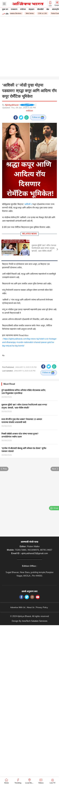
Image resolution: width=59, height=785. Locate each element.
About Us (31, 607)
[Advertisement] (29, 47)
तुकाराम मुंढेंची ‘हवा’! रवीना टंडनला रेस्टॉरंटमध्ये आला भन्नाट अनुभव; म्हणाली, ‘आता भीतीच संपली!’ (44, 248)
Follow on (36, 117)
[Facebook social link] (15, 117)
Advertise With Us (17, 607)
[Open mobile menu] (4, 4)
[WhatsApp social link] (26, 117)
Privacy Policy (42, 607)
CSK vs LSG (41, 13)
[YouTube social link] (38, 597)
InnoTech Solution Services (34, 621)
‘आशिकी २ (28, 204)
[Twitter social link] (21, 117)
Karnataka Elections (13, 13)
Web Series (28, 13)
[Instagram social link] (32, 597)
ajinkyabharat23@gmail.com (34, 553)
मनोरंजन (29, 111)
